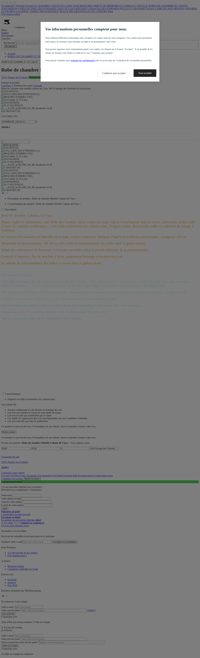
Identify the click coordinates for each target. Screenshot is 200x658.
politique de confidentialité (83, 60)
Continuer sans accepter (114, 73)
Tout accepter (145, 73)
